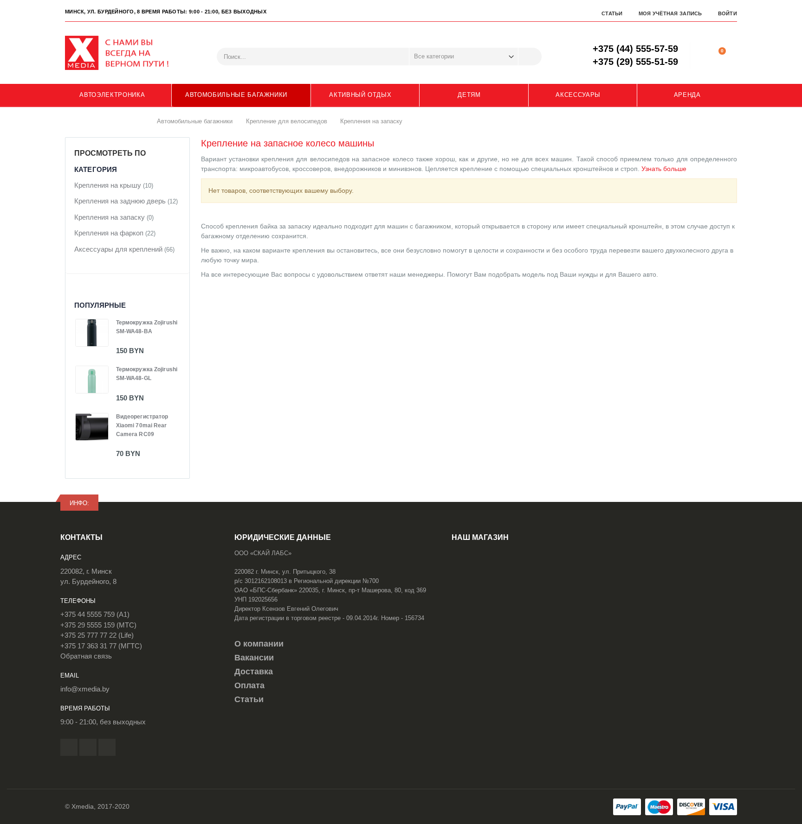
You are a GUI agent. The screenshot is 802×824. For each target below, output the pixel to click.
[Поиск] (530, 56)
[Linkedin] (107, 747)
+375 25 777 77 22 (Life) (97, 635)
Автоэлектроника (112, 94)
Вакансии (254, 657)
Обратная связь (86, 656)
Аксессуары (578, 94)
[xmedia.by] (123, 53)
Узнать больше (663, 168)
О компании (259, 643)
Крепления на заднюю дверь (120, 201)
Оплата (249, 685)
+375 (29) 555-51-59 (635, 62)
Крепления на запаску (109, 217)
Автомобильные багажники (236, 94)
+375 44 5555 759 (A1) (94, 614)
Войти (727, 13)
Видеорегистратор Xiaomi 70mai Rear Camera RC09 (142, 425)
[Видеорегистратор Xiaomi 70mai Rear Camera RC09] (92, 427)
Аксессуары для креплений (118, 249)
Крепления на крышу (107, 185)
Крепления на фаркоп (108, 233)
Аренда (687, 94)
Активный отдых (360, 94)
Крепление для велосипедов (286, 120)
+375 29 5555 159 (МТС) (98, 625)
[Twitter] (88, 747)
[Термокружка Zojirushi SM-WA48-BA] (92, 333)
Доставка (253, 671)
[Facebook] (69, 747)
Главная (139, 121)
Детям (469, 94)
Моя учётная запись (670, 13)
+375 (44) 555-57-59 (635, 49)
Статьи (612, 13)
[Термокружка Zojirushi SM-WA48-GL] (92, 379)
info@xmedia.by (85, 689)
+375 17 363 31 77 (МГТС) (101, 646)
